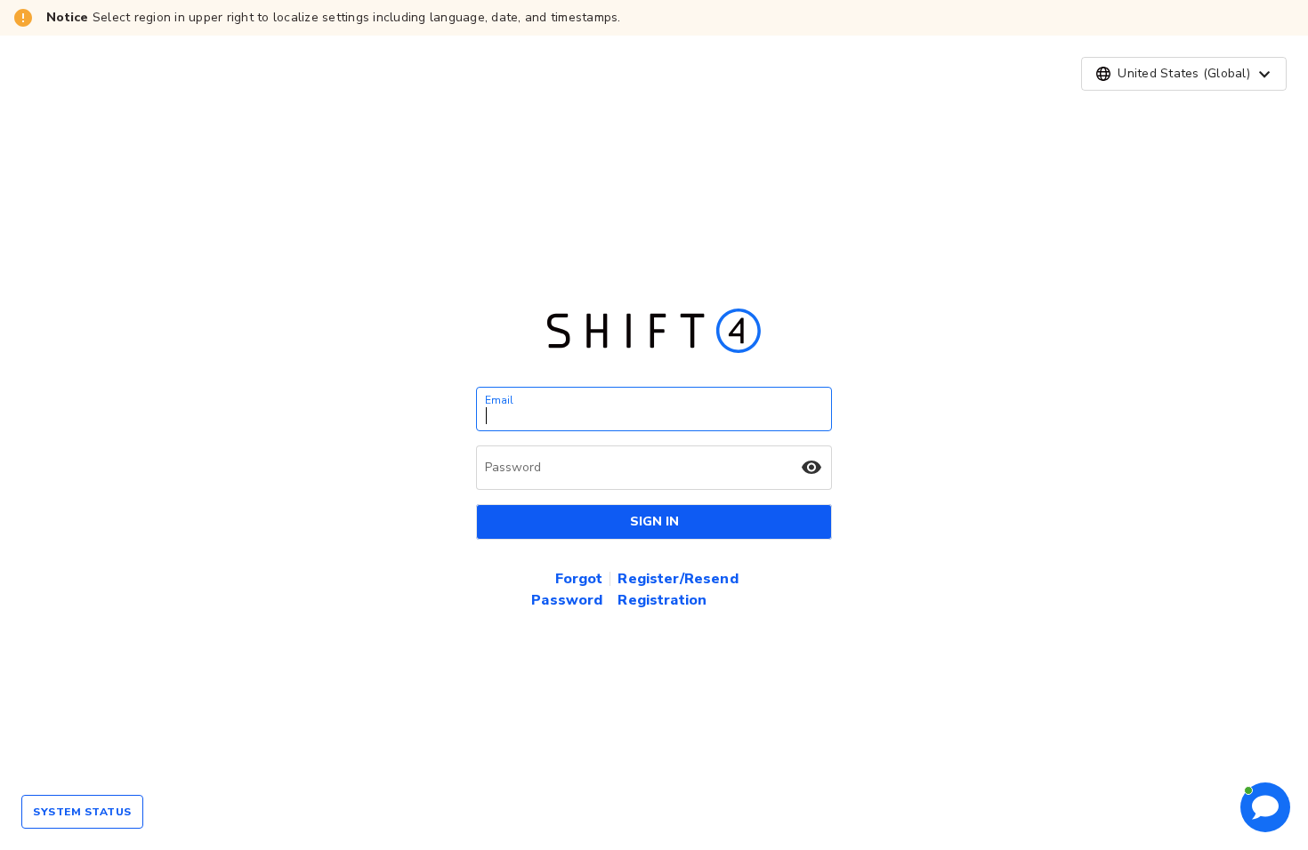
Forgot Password (566, 589)
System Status (82, 812)
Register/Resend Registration (678, 589)
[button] (1184, 74)
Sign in (654, 521)
